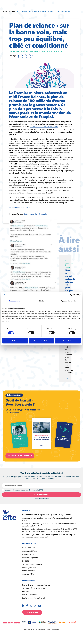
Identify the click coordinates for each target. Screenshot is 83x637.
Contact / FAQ (28, 574)
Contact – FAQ (29, 629)
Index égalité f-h (29, 568)
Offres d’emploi (28, 571)
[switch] (31, 332)
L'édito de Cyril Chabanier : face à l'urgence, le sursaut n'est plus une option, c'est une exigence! (48, 536)
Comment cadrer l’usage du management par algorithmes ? (47, 515)
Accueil (5, 11)
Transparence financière (32, 564)
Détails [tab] (41, 301)
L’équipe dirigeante (30, 558)
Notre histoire (28, 554)
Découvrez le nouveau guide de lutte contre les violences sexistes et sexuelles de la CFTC (50, 525)
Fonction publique (29, 595)
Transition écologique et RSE (34, 588)
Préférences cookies (53, 629)
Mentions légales (40, 629)
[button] (41, 425)
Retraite (25, 591)
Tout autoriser (68, 341)
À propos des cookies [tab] (68, 301)
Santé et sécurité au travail (33, 598)
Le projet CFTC (28, 548)
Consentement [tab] (14, 301)
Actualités (12, 11)
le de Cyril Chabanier (35, 214)
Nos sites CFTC (33, 612)
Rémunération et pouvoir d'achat (36, 585)
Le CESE (25, 561)
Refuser (15, 341)
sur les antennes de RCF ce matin (44, 127)
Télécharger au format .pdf (20, 207)
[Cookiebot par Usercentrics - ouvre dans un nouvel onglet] (72, 295)
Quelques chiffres (29, 551)
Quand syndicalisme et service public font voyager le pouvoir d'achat (47, 519)
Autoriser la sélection (41, 341)
